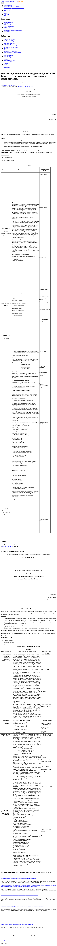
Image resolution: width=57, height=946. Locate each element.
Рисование (6, 59)
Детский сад (7, 10)
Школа (5, 13)
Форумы (6, 32)
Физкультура (7, 63)
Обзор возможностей (9, 5)
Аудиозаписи (7, 65)
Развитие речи (7, 56)
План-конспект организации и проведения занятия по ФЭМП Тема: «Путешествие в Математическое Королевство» (22, 906)
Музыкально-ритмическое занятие (12, 52)
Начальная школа (8, 11)
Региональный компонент (10, 57)
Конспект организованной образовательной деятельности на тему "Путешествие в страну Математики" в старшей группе (23, 932)
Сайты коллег (7, 31)
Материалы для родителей (10, 51)
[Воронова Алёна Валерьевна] (8, 85)
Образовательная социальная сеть (12, 1)
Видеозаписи (7, 67)
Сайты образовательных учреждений (13, 30)
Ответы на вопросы (9, 26)
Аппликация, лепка (9, 40)
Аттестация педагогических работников (14, 8)
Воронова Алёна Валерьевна (25, 86)
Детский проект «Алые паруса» (12, 6)
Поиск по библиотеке (9, 39)
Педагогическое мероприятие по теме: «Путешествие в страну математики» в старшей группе (18, 878)
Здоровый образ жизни (9, 43)
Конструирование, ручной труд (11, 45)
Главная (6, 23)
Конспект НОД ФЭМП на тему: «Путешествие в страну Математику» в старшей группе (17, 924)
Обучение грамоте (8, 53)
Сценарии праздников (9, 60)
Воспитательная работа (9, 41)
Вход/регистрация (8, 22)
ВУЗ (5, 15)
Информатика (7, 44)
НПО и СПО (7, 14)
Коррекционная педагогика (11, 47)
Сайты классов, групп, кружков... (12, 28)
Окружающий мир (8, 55)
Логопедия (6, 48)
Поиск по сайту (8, 27)
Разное (5, 64)
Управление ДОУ (8, 61)
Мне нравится (7, 940)
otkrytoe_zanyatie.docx (7, 546)
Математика (7, 49)
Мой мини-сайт (8, 24)
